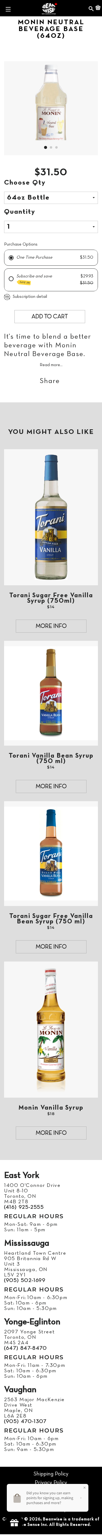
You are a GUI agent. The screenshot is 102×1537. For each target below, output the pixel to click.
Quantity (19, 212)
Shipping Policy (51, 1474)
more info (51, 626)
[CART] (98, 8)
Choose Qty (25, 183)
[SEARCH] (91, 8)
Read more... (51, 365)
